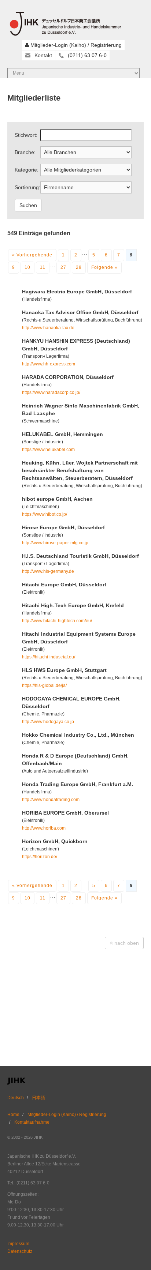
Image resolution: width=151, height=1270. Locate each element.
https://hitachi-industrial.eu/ (48, 657)
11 (42, 267)
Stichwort (25, 135)
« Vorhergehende (32, 255)
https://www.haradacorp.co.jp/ (51, 392)
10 (27, 267)
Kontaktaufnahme (31, 1122)
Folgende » (104, 267)
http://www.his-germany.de (48, 571)
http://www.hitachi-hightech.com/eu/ (57, 620)
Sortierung (27, 187)
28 (79, 267)
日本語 (38, 1097)
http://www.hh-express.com (48, 364)
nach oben (126, 943)
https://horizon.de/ (39, 856)
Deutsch (15, 1097)
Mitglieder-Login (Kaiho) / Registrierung (76, 45)
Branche (24, 152)
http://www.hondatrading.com (51, 799)
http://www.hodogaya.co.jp (48, 721)
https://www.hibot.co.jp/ (44, 514)
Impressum (18, 1243)
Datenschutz (19, 1251)
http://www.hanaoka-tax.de (48, 327)
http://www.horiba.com (44, 828)
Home (13, 1114)
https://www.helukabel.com (48, 449)
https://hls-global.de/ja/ (44, 685)
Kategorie (26, 170)
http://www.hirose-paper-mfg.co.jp (55, 542)
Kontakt (43, 55)
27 (63, 267)
